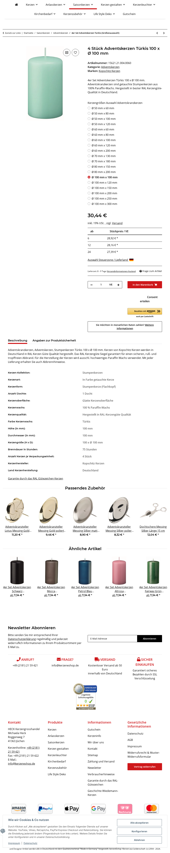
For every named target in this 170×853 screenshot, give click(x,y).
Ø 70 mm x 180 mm (104, 161)
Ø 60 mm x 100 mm (104, 140)
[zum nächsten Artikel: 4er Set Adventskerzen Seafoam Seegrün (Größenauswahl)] (164, 33)
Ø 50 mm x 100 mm (104, 119)
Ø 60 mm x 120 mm (104, 145)
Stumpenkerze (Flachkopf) (99, 386)
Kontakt (92, 748)
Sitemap (93, 755)
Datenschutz (30, 843)
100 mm (88, 428)
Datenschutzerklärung (22, 639)
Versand (117, 223)
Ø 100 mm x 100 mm (105, 177)
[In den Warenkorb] (10, 44)
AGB (130, 740)
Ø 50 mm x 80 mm (103, 113)
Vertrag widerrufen (145, 766)
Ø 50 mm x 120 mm (104, 124)
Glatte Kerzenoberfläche (98, 400)
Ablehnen (139, 840)
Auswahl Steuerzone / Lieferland (108, 260)
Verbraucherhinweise (101, 774)
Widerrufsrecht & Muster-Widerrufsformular (144, 754)
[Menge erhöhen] (118, 284)
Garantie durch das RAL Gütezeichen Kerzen (35, 478)
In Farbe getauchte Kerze (98, 379)
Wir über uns (96, 742)
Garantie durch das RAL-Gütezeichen (103, 782)
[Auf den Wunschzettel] (75, 52)
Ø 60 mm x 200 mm (104, 151)
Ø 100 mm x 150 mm (104, 188)
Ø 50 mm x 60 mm (103, 108)
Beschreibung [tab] (17, 340)
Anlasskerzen (56, 736)
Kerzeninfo (94, 736)
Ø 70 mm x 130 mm (104, 156)
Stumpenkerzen (93, 372)
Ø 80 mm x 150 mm (104, 166)
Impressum (14, 843)
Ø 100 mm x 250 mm (104, 198)
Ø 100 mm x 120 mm (104, 182)
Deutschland (90, 470)
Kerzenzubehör (57, 768)
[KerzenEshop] (16, 4)
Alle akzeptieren (139, 822)
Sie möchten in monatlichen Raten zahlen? (125, 326)
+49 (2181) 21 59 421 (25, 665)
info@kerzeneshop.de (65, 665)
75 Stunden (90, 449)
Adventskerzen (110, 67)
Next (162, 518)
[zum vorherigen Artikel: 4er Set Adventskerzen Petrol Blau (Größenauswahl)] (157, 33)
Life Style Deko (57, 774)
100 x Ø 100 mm (93, 442)
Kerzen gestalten (58, 748)
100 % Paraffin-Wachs (96, 407)
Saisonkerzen (56, 742)
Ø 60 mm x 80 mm (103, 135)
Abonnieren (149, 638)
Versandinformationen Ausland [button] (121, 271)
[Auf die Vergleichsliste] (66, 52)
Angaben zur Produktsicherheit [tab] (54, 340)
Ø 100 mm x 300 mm (104, 204)
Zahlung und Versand (101, 761)
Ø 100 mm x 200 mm (104, 193)
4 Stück (87, 456)
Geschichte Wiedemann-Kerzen (103, 793)
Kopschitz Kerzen (93, 463)
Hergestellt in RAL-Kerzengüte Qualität (107, 414)
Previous (8, 518)
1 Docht (87, 393)
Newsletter (94, 768)
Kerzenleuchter (57, 755)
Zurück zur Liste (13, 32)
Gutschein (94, 729)
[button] (145, 313)
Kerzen (52, 729)
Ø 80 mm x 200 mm (104, 172)
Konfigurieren (139, 831)
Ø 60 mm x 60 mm (103, 129)
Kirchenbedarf (57, 761)
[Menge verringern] (91, 284)
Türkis (86, 421)
